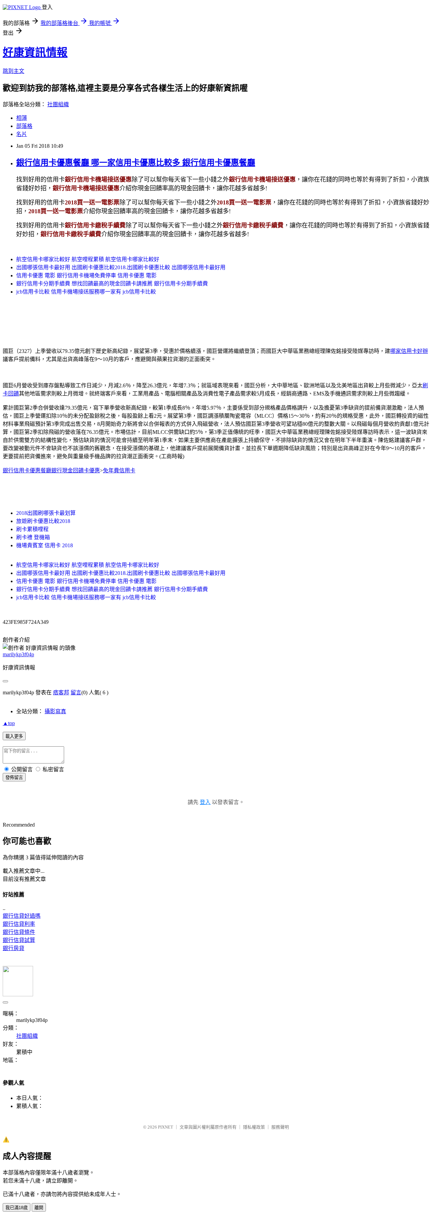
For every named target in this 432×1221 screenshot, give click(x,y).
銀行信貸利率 (19, 924)
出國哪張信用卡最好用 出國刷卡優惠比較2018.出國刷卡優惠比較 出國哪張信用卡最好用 (120, 267)
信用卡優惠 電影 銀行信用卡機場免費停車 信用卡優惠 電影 (86, 275)
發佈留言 (14, 777)
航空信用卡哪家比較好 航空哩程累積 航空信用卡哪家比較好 (87, 259)
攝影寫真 (55, 711)
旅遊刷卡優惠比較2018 (43, 521)
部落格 (24, 126)
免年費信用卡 (119, 470)
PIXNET (165, 1127)
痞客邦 (61, 692)
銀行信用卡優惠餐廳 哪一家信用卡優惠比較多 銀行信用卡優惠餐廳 (135, 162)
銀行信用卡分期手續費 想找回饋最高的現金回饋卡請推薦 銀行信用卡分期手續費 (112, 283)
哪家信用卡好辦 (409, 351)
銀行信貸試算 (19, 940)
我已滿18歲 (16, 1207)
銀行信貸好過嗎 (21, 916)
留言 (76, 692)
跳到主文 (13, 71)
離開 (38, 1207)
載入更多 (14, 736)
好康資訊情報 (35, 52)
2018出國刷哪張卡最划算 (46, 513)
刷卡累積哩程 (32, 529)
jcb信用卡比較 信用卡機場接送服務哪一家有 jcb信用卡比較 (86, 292)
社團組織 (58, 104)
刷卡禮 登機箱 (33, 537)
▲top (9, 723)
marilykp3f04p (18, 654)
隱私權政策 (254, 1127)
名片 (21, 134)
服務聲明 (280, 1127)
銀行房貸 (13, 948)
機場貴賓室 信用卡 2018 (44, 545)
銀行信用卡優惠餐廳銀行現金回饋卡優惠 (51, 470)
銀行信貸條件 (19, 932)
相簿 (21, 118)
